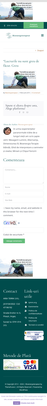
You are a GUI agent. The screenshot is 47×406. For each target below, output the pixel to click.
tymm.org (33, 302)
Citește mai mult (28, 403)
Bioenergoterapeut (11, 93)
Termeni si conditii (36, 325)
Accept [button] (16, 403)
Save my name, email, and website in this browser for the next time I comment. (22, 212)
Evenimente (33, 306)
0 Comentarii (36, 93)
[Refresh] (19, 222)
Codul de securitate (13, 234)
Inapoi (40, 50)
